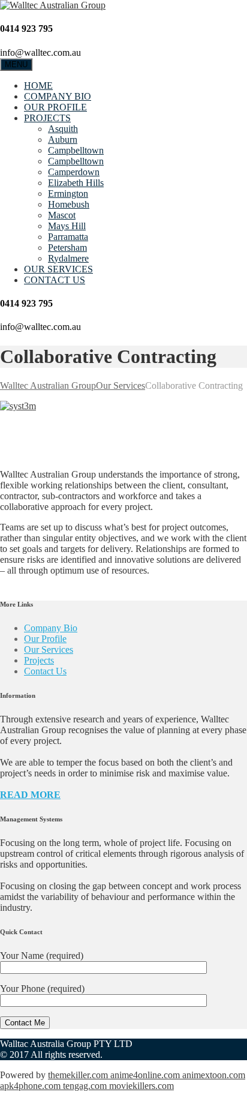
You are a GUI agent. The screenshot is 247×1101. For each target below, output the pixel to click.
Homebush (68, 204)
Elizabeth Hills (76, 183)
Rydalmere (68, 258)
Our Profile (45, 639)
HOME (38, 85)
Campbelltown (76, 150)
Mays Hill (67, 226)
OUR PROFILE (55, 107)
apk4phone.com (31, 1086)
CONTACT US (54, 280)
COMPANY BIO (57, 96)
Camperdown (74, 172)
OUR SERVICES (58, 269)
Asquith (63, 129)
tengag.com (86, 1086)
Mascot (62, 215)
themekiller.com (79, 1075)
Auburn (62, 139)
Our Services (48, 649)
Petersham (67, 247)
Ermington (68, 193)
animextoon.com (213, 1075)
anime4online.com (146, 1075)
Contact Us (45, 671)
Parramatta (68, 237)
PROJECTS (47, 118)
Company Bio (50, 628)
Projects (39, 660)
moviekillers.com (141, 1086)
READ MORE (30, 795)
